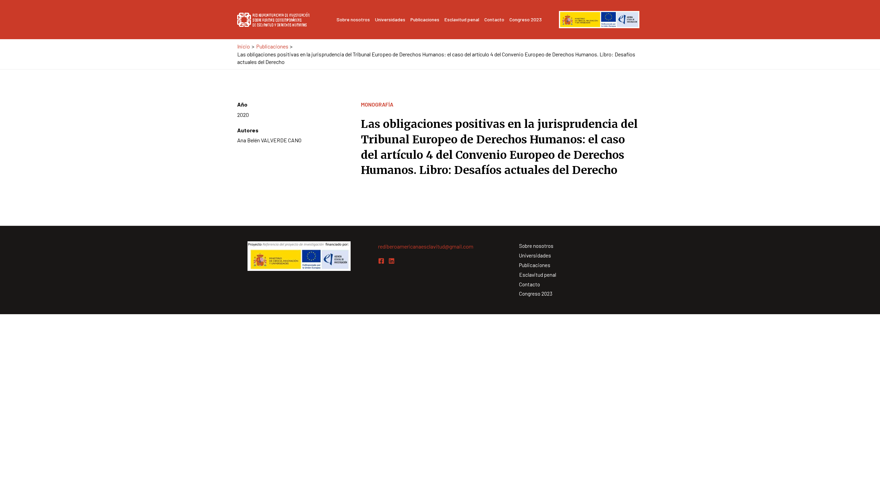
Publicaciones (424, 19)
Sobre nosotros (353, 19)
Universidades (390, 19)
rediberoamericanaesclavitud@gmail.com (425, 246)
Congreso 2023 (525, 19)
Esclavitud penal (461, 19)
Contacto (494, 19)
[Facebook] (381, 261)
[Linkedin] (391, 261)
